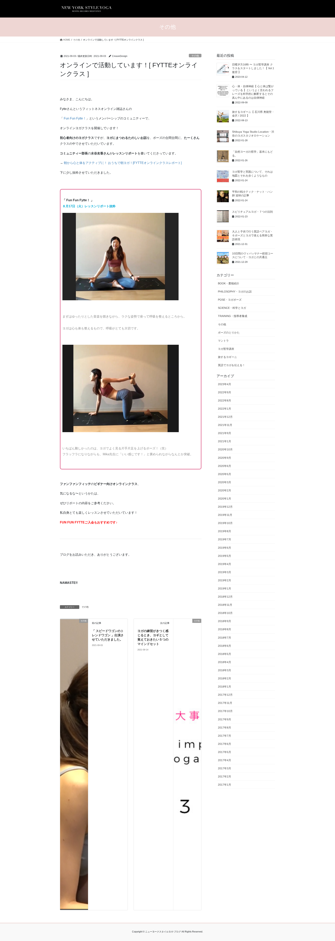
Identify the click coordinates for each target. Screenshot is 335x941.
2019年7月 (224, 539)
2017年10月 (225, 711)
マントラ (223, 340)
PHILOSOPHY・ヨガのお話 (235, 291)
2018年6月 (224, 645)
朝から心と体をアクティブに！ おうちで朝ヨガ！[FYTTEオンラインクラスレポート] (123, 163)
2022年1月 (224, 408)
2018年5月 (224, 653)
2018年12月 (225, 596)
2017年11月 (225, 702)
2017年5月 (224, 752)
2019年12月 (225, 506)
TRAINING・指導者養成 (232, 316)
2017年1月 (224, 784)
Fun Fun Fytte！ (75, 118)
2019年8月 (224, 531)
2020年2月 (224, 490)
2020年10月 (225, 449)
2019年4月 (224, 564)
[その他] (74, 764)
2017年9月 (224, 719)
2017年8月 (224, 727)
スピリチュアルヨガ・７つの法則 (252, 211)
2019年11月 (225, 514)
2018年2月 (224, 678)
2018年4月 (224, 662)
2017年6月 (224, 743)
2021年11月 (225, 425)
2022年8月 (224, 400)
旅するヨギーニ (227, 357)
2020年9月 (224, 457)
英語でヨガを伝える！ (231, 365)
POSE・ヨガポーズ (230, 299)
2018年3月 (224, 670)
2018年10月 (225, 613)
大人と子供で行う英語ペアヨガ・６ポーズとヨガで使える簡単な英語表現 (252, 235)
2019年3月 (224, 572)
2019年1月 (224, 588)
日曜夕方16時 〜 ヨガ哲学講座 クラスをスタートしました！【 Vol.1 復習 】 (253, 68)
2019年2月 (224, 580)
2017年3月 (224, 768)
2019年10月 (225, 523)
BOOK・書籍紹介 (228, 283)
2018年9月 (224, 621)
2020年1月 (224, 498)
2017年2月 (224, 776)
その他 (195, 55)
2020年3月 (224, 482)
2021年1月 (224, 441)
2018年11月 (225, 604)
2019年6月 (224, 547)
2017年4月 (224, 760)
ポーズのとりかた (229, 332)
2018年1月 (224, 686)
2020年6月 (224, 465)
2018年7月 (224, 637)
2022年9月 (224, 392)
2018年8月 (224, 629)
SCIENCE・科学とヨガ (232, 307)
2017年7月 (224, 735)
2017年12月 (225, 694)
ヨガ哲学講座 (226, 348)
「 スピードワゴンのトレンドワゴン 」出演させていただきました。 (108, 635)
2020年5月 (224, 474)
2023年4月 (224, 384)
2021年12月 (225, 416)
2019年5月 (224, 555)
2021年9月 (224, 433)
